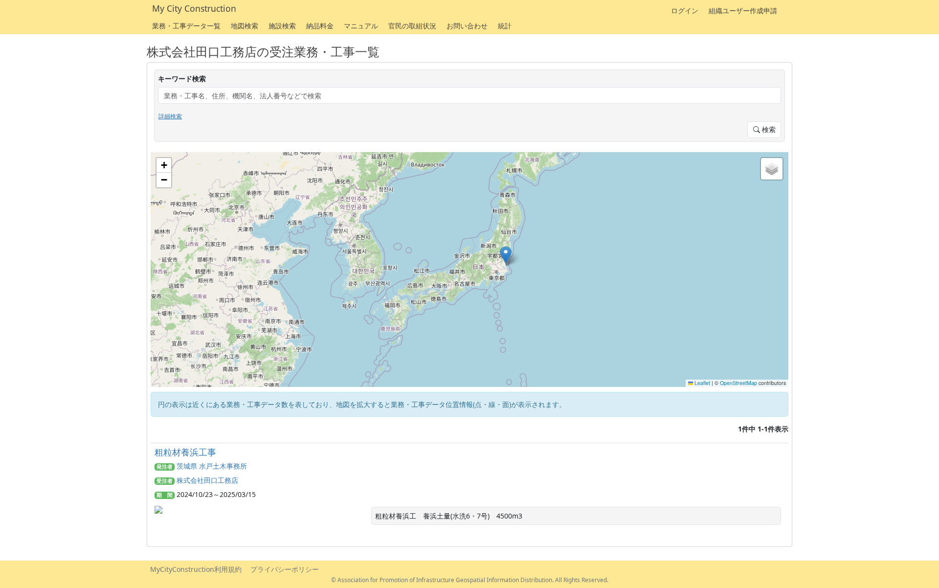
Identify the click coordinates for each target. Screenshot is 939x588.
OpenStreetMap (738, 382)
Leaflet (701, 382)
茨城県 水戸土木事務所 (212, 466)
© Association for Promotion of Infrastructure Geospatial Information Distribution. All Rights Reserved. (469, 580)
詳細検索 (170, 116)
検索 (768, 129)
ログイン (684, 10)
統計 (505, 25)
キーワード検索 (182, 78)
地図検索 (244, 25)
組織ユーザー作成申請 (743, 10)
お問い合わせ (467, 25)
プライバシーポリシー (284, 569)
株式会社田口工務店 (207, 480)
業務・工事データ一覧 (186, 25)
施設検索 (282, 25)
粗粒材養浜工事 (185, 452)
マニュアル (361, 25)
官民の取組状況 (412, 25)
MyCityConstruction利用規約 (196, 569)
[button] (506, 255)
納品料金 (320, 25)
